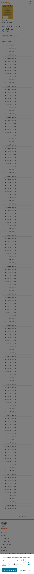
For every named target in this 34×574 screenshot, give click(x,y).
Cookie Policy (27, 564)
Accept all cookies (10, 570)
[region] (17, 564)
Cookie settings (25, 570)
